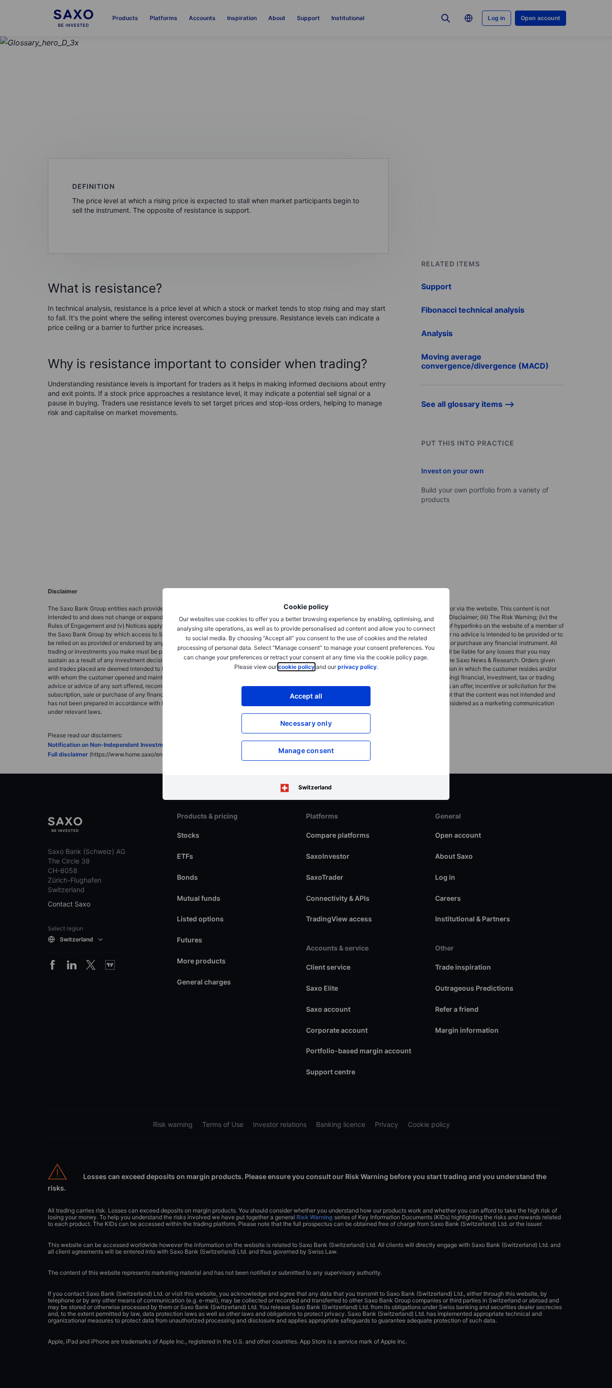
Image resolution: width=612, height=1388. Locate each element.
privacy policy (357, 666)
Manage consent (306, 750)
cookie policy (296, 666)
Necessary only (306, 723)
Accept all (306, 696)
